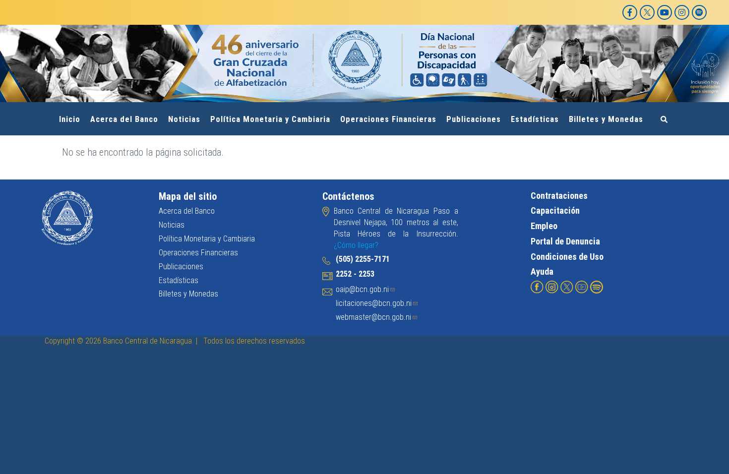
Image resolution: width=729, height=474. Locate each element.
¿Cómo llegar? (356, 245)
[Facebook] (629, 12)
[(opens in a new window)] (537, 286)
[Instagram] (681, 12)
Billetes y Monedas (606, 119)
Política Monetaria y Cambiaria (270, 119)
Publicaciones (473, 119)
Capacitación (555, 210)
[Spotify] (699, 12)
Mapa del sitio (188, 196)
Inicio (69, 119)
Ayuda (542, 271)
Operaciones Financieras (388, 119)
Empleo (544, 226)
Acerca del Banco (124, 119)
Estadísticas (535, 119)
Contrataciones (559, 195)
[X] (647, 12)
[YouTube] (664, 12)
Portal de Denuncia (565, 241)
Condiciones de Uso (567, 256)
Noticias (184, 119)
